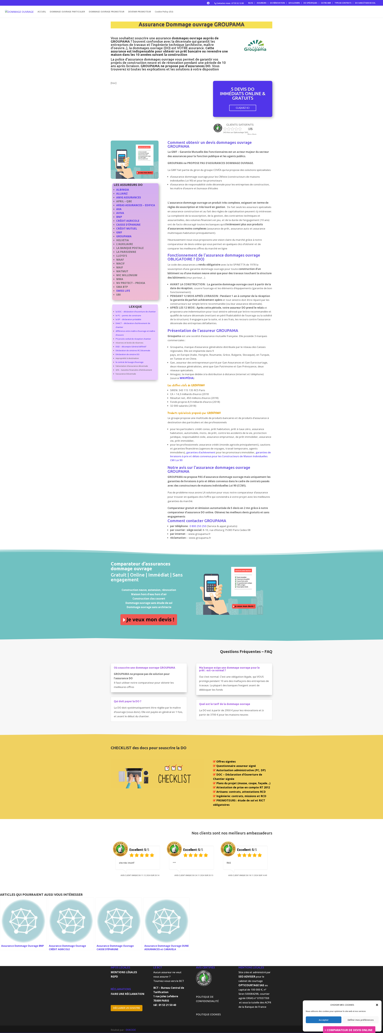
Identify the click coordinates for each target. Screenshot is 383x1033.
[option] (138, 859)
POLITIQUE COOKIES (208, 1014)
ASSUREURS (261, 3)
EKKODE (131, 1030)
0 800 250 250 (198, 526)
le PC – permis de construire (128, 315)
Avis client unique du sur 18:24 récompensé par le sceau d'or (247, 877)
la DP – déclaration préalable (128, 319)
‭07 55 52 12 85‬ (238, 3)
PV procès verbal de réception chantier (133, 338)
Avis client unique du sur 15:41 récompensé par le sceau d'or (140, 877)
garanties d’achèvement (200, 452)
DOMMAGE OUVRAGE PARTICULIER (67, 12)
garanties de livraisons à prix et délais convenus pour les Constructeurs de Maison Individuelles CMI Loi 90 (220, 456)
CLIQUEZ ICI (242, 107)
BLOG (250, 3)
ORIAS (249, 998)
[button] (377, 1004)
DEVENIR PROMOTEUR (139, 12)
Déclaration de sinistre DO (127, 354)
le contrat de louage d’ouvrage (129, 362)
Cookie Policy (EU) (164, 12)
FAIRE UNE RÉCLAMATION (127, 994)
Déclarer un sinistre (126, 1008)
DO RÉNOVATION (277, 3)
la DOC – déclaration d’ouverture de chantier (136, 311)
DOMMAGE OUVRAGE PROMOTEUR (106, 12)
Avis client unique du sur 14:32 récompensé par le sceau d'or (193, 877)
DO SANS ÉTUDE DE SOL (365, 3)
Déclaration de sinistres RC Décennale (133, 350)
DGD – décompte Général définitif (131, 346)
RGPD (114, 976)
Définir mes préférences (361, 1019)
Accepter (324, 1019)
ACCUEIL (42, 12)
